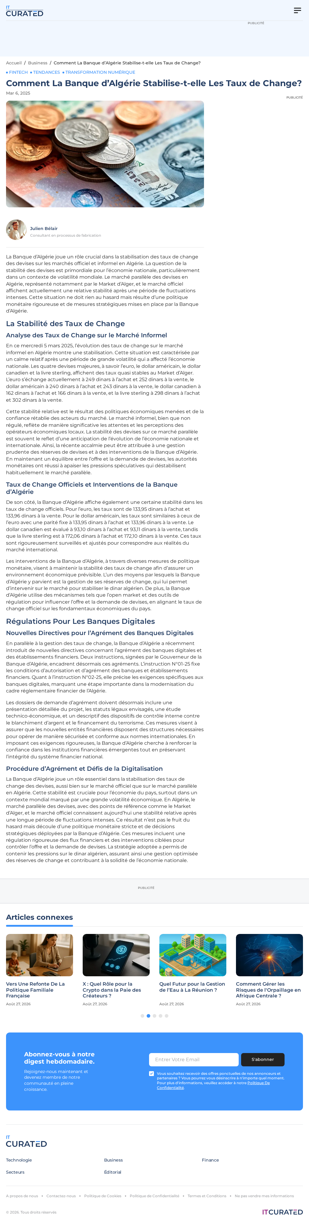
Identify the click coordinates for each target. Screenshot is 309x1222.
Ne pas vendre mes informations (264, 1196)
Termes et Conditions (207, 1196)
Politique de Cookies (102, 1196)
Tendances (46, 72)
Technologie (19, 1160)
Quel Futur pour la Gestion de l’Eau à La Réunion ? (192, 987)
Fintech (18, 72)
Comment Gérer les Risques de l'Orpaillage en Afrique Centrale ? (268, 989)
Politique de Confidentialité (154, 1196)
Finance (210, 1160)
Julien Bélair (44, 228)
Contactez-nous (61, 1196)
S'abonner (263, 1059)
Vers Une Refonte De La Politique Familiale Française (35, 989)
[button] (142, 1016)
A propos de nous (22, 1196)
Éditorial (112, 1172)
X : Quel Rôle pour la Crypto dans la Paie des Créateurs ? (112, 989)
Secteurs (15, 1172)
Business (37, 63)
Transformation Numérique (100, 72)
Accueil (14, 63)
